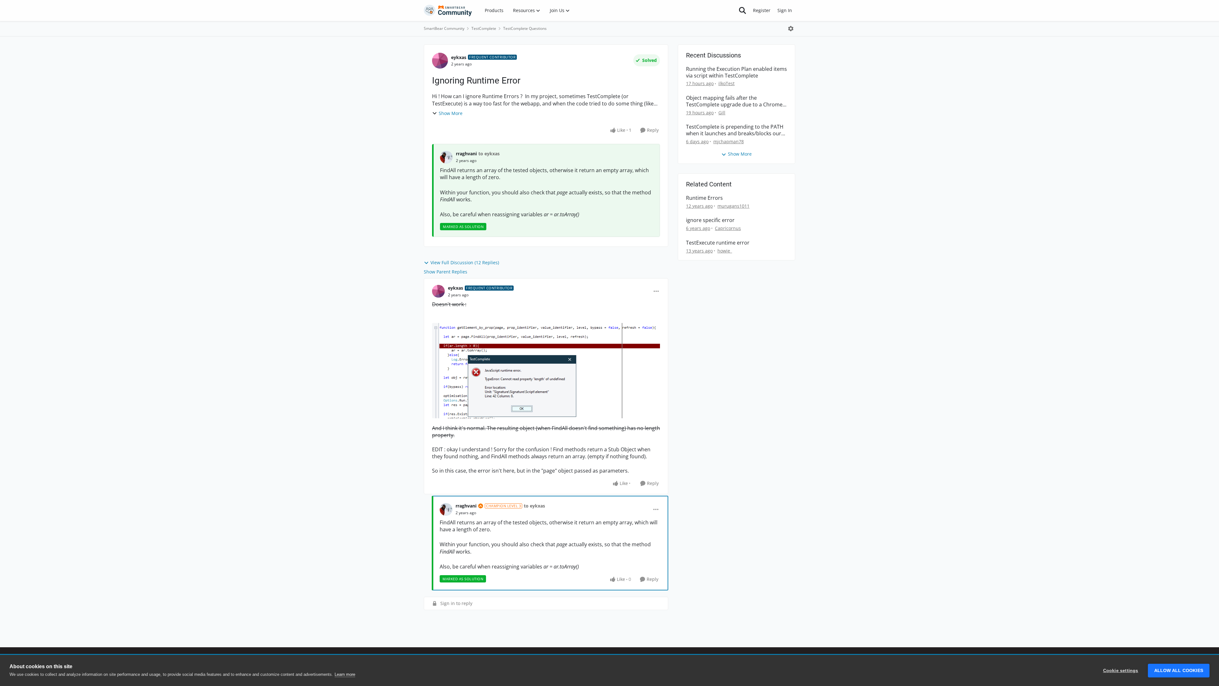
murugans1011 (733, 206)
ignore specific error (710, 220)
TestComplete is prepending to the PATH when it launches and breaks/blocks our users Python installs (734, 130)
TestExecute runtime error (717, 242)
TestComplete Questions (525, 28)
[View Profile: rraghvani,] (446, 157)
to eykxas (489, 154)
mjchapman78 (728, 141)
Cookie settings (1120, 670)
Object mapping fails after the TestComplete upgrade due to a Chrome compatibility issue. (734, 101)
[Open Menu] (790, 28)
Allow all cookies (1178, 670)
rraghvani (466, 154)
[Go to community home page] (448, 10)
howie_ (724, 251)
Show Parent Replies (445, 272)
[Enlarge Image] (546, 370)
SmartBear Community (444, 28)
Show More (451, 113)
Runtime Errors (704, 198)
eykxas (458, 57)
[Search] (742, 10)
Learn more (345, 674)
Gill (721, 113)
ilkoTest (726, 83)
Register (761, 10)
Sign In (784, 10)
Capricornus (728, 228)
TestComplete (483, 28)
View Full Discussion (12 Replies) (464, 262)
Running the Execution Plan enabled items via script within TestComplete (736, 72)
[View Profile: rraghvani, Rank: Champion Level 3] (446, 509)
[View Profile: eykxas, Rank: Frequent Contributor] (440, 61)
